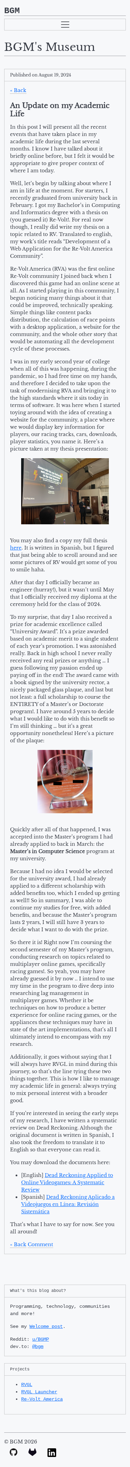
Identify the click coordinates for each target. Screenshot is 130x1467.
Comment (40, 1244)
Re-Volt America (42, 1399)
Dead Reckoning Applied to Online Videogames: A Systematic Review (67, 1182)
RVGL (26, 1384)
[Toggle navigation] (65, 24)
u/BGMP (40, 1339)
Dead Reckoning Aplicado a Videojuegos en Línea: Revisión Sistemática (68, 1204)
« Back (18, 90)
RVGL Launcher (39, 1392)
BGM (12, 11)
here (15, 548)
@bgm (37, 1346)
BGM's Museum (49, 47)
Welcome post (46, 1326)
